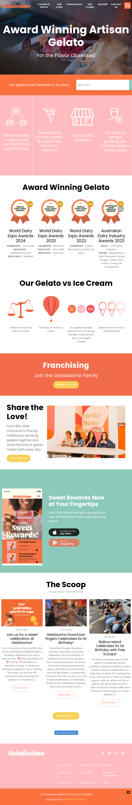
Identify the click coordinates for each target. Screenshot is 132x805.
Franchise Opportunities (110, 774)
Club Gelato (65, 765)
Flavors (107, 765)
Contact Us (87, 782)
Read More (20, 687)
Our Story (16, 458)
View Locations (81, 148)
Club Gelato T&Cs (90, 765)
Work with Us (65, 772)
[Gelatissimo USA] (16, 6)
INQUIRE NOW (63, 384)
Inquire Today (15, 157)
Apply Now (114, 159)
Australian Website (75, 799)
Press (105, 782)
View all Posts (64, 715)
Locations (86, 772)
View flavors (48, 159)
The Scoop (64, 782)
